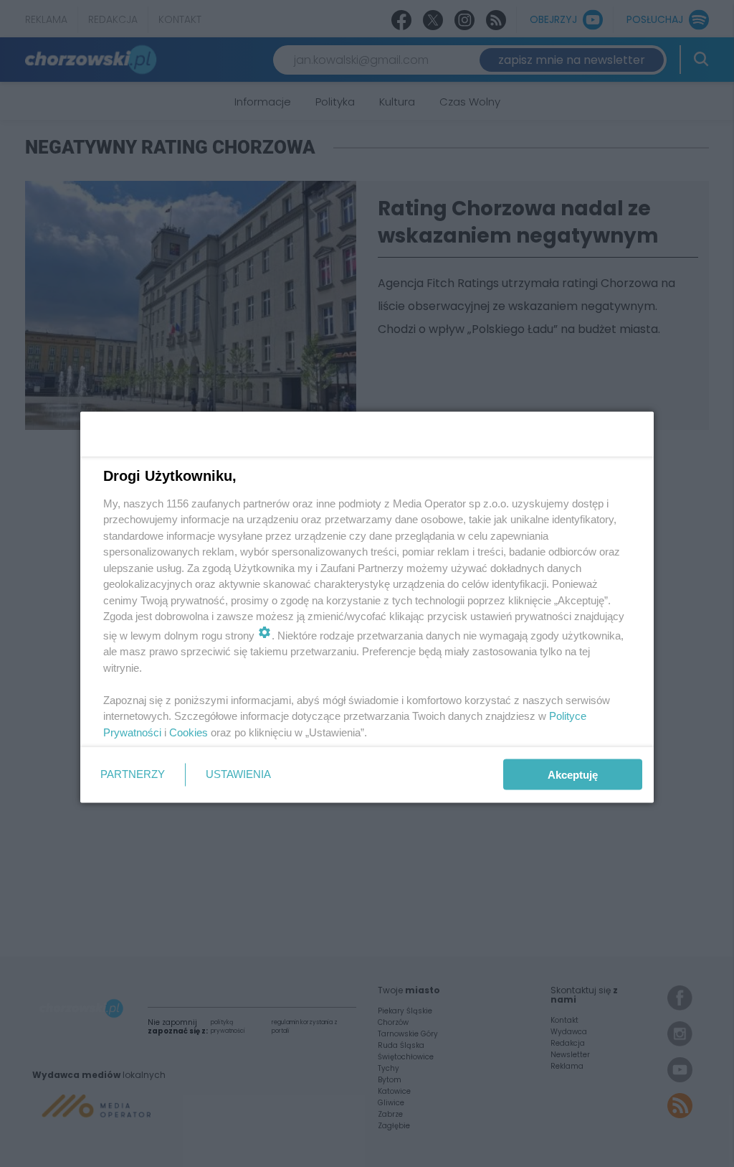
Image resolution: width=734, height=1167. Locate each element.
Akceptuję (573, 775)
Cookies (188, 732)
